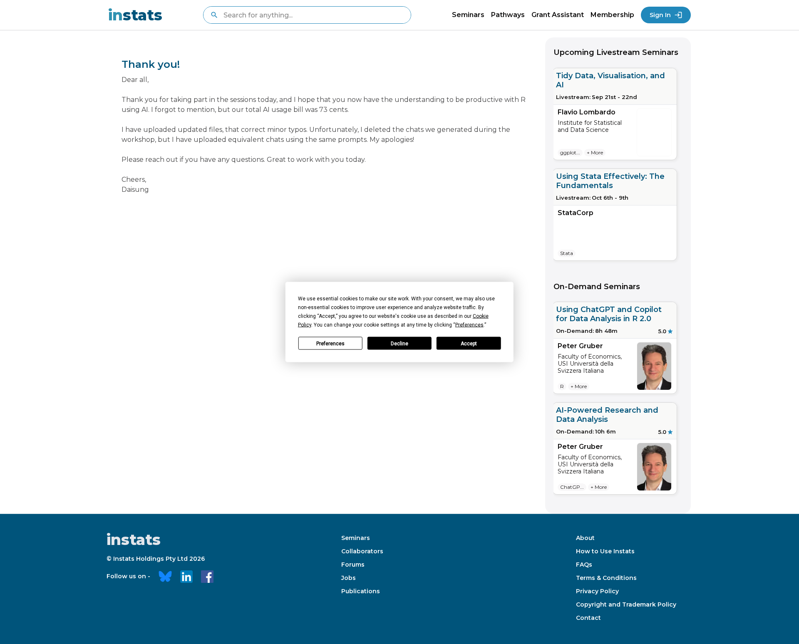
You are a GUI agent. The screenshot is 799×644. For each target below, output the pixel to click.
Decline (399, 343)
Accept (469, 343)
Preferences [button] (469, 325)
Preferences (330, 343)
